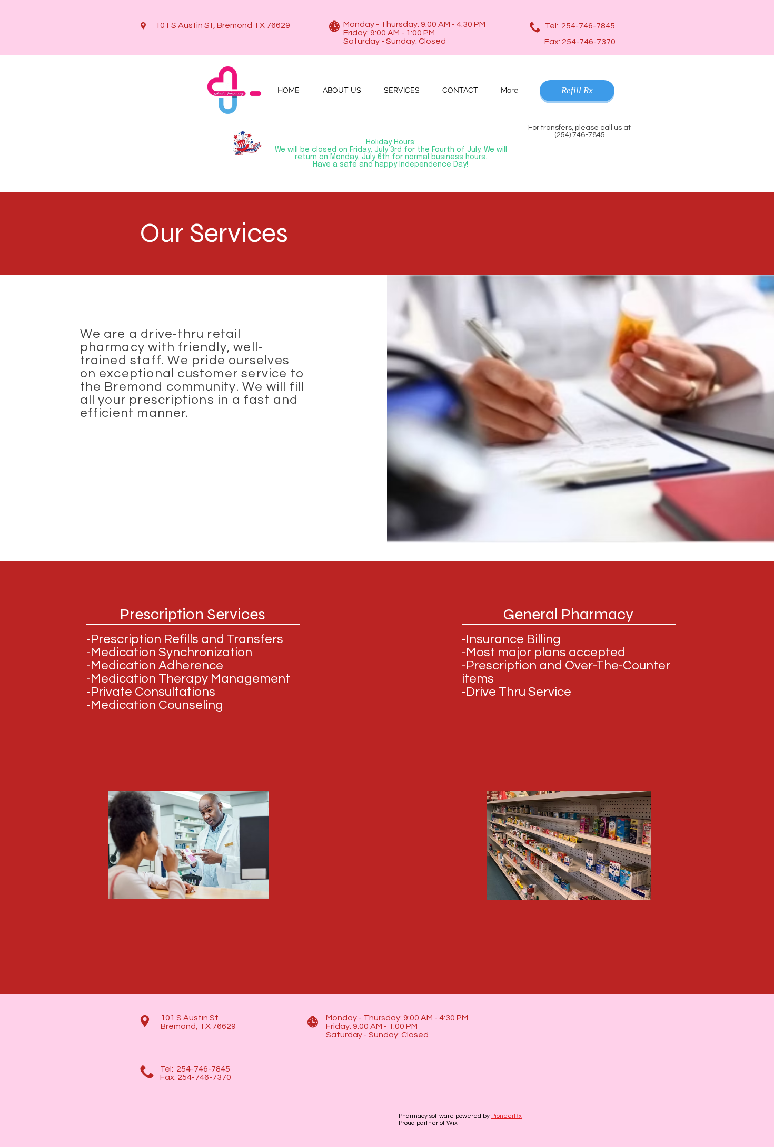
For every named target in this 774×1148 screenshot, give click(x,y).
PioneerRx (506, 1116)
